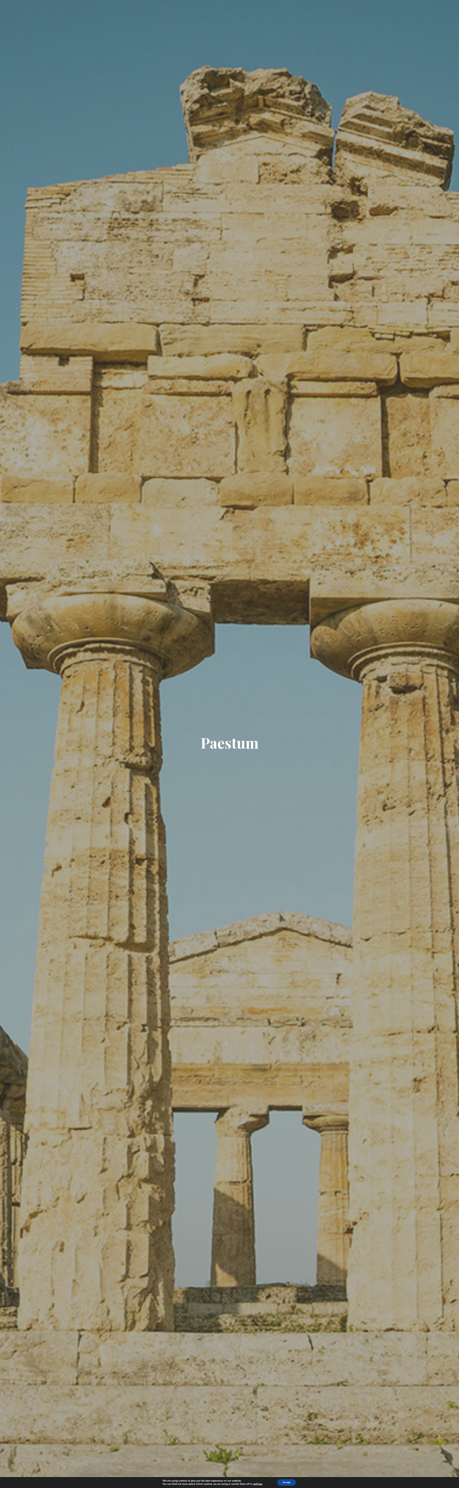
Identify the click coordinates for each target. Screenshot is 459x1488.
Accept (286, 1482)
